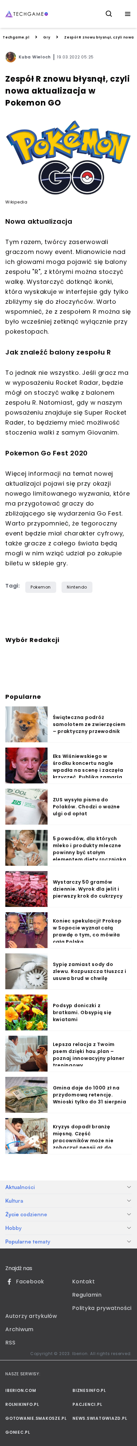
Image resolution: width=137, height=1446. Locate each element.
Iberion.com (20, 1390)
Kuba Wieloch (35, 57)
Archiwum (19, 1329)
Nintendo (77, 587)
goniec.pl (17, 1432)
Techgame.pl (16, 37)
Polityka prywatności (102, 1308)
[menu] (128, 14)
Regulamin (87, 1295)
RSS (10, 1342)
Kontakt (83, 1281)
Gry (46, 37)
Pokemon (41, 587)
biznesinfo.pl (89, 1390)
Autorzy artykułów (31, 1316)
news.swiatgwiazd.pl (99, 1418)
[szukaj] (109, 14)
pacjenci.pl (87, 1404)
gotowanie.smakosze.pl (35, 1418)
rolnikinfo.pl (22, 1404)
